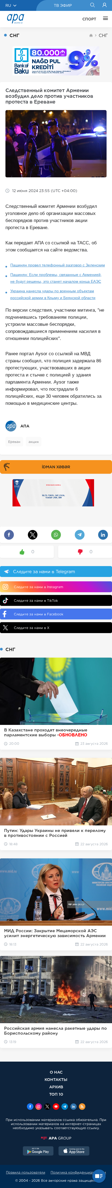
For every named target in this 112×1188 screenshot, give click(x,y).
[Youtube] (56, 1107)
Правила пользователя (25, 1172)
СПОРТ (89, 19)
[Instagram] (38, 1107)
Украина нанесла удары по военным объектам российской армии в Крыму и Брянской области (52, 294)
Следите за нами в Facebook (38, 614)
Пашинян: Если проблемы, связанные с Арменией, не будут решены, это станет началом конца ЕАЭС (56, 278)
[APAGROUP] (56, 1138)
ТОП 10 (56, 1094)
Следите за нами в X (31, 628)
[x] (47, 1107)
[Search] (92, 5)
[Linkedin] (73, 1107)
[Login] (104, 5)
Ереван (14, 442)
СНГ (103, 35)
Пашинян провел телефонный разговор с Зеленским (57, 265)
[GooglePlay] (38, 1151)
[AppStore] (73, 1151)
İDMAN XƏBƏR (56, 467)
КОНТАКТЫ (56, 1079)
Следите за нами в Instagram (38, 587)
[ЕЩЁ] (104, 19)
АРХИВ (56, 1086)
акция (34, 442)
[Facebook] (30, 1107)
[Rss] (82, 1107)
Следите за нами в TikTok (36, 600)
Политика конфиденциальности (78, 1172)
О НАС (56, 1072)
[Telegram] (64, 1107)
